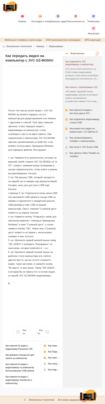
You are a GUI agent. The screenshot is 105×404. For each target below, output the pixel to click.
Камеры (40, 46)
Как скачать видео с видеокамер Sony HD (25, 332)
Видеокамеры (56, 46)
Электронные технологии (19, 46)
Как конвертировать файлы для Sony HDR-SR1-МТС (40, 332)
